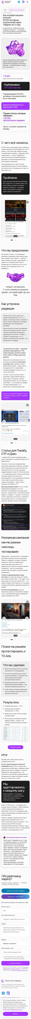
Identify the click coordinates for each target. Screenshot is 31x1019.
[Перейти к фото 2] (15, 240)
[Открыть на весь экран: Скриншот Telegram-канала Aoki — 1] (15, 219)
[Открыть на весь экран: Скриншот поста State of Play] (15, 422)
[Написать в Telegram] (19, 2)
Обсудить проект (15, 747)
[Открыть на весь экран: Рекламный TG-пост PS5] (15, 618)
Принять (15, 1014)
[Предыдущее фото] (4, 219)
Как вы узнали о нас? (7, 948)
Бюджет (3, 940)
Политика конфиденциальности (10, 997)
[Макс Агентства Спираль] (8, 993)
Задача (3, 924)
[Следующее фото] (27, 219)
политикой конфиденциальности (19, 970)
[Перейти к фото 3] (19, 240)
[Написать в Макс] (23, 2)
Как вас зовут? (5, 907)
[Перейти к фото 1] (12, 240)
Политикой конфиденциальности (13, 1009)
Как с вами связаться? (8, 915)
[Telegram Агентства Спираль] (3, 993)
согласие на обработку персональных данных (16, 967)
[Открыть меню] (27, 2)
